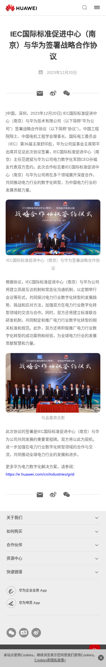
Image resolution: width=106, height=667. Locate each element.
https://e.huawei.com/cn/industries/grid (40, 474)
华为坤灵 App (29, 603)
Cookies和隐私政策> (50, 660)
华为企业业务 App (33, 591)
